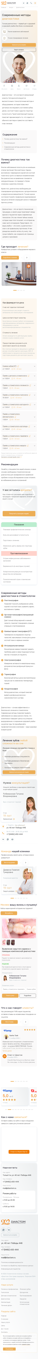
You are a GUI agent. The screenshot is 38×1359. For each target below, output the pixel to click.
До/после (26, 89)
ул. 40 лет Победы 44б (16, 828)
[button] (15, 290)
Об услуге (4, 89)
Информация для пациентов (10, 1269)
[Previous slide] (22, 258)
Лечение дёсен (6, 1305)
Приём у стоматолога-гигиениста (15, 385)
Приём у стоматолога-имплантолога (11, 415)
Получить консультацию (19, 514)
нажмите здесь (26, 1344)
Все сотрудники (9, 862)
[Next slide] (27, 258)
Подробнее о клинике (10, 257)
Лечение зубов (25, 1289)
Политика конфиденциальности (12, 1262)
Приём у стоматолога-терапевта (15, 436)
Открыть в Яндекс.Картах (19, 1152)
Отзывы (34, 89)
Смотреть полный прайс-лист (10, 457)
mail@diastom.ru (9, 1188)
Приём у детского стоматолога (15, 376)
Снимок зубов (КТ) (9, 366)
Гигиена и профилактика (9, 1289)
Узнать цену (10, 995)
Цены (12, 89)
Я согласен (9, 1349)
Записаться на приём (19, 45)
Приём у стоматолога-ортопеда (15, 426)
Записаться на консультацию (19, 772)
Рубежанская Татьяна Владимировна (13, 795)
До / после (4, 1329)
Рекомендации (9, 143)
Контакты (4, 1332)
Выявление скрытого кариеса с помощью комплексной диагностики (18, 950)
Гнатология (5, 1292)
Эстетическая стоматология (24, 1303)
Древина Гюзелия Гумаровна (11, 871)
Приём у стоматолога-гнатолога (15, 395)
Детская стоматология (8, 1296)
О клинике (4, 1319)
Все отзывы (9, 1022)
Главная (3, 7)
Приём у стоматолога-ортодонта (15, 404)
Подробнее (27, 995)
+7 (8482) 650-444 (15, 834)
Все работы (9, 913)
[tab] (4, 942)
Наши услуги (5, 1322)
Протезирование (26, 1296)
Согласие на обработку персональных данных (17, 1266)
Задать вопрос (19, 50)
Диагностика (5, 1299)
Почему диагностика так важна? (15, 139)
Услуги (11, 7)
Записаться (7, 819)
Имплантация (5, 1302)
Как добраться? (20, 825)
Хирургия (23, 1299)
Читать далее (7, 1051)
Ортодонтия (24, 1292)
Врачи (18, 89)
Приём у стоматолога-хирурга (14, 445)
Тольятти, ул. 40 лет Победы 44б (17, 1175)
